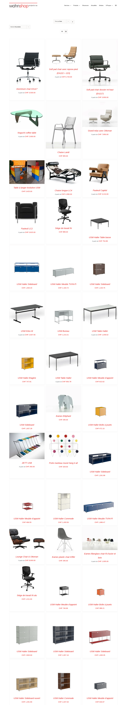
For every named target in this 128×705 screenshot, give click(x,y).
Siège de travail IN (63, 228)
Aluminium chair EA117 (26, 89)
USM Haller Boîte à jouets (100, 425)
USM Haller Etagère (27, 378)
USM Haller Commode (63, 518)
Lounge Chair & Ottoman (27, 557)
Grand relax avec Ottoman (100, 131)
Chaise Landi (63, 152)
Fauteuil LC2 (27, 228)
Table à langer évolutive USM (27, 188)
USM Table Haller (100, 331)
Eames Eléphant (63, 416)
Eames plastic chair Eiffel (63, 557)
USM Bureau (63, 331)
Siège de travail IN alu (27, 595)
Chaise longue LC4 (63, 190)
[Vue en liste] (66, 31)
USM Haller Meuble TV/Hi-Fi (63, 284)
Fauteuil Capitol (100, 190)
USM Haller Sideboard (27, 284)
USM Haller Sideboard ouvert (27, 698)
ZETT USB (27, 463)
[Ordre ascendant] (72, 22)
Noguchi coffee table (27, 133)
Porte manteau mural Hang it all (63, 463)
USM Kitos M (27, 331)
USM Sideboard (27, 425)
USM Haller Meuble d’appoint (100, 378)
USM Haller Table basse (100, 237)
